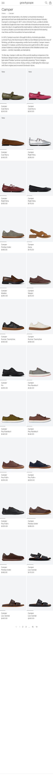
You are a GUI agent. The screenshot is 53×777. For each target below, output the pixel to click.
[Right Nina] (13, 178)
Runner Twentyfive (8, 339)
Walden (4, 293)
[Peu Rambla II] (13, 408)
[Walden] (13, 270)
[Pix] (13, 362)
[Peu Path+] (13, 454)
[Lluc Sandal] (13, 593)
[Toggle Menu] (3, 2)
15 (32, 627)
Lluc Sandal (32, 570)
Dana (30, 247)
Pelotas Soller (6, 247)
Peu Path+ (5, 477)
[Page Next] (36, 626)
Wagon (30, 293)
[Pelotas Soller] (13, 224)
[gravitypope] (26, 2)
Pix (2, 385)
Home (4, 13)
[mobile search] (46, 3)
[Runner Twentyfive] (13, 316)
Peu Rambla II (33, 385)
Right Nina (32, 155)
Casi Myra (5, 109)
